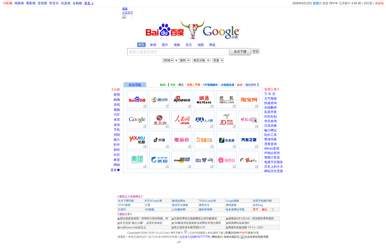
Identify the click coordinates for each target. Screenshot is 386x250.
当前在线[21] (231, 236)
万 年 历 (269, 94)
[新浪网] (182, 99)
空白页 (368, 3)
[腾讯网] (159, 99)
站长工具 (270, 135)
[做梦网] (204, 160)
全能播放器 (227, 84)
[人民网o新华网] (182, 120)
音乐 (189, 45)
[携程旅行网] (159, 160)
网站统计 (217, 236)
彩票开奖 (270, 112)
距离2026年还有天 (242, 232)
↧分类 (115, 89)
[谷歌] (137, 120)
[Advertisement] (193, 71)
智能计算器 (272, 157)
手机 (117, 129)
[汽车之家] (249, 140)
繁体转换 (270, 139)
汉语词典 (270, 125)
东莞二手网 (193, 84)
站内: (163, 84)
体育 (117, 119)
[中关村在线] (226, 140)
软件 (117, 144)
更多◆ (115, 170)
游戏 (117, 104)
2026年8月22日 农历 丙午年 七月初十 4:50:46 (326, 3)
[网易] (204, 99)
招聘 (117, 135)
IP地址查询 (272, 153)
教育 (117, 160)
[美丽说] (226, 160)
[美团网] (137, 160)
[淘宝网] (249, 99)
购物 (117, 99)
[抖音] (159, 140)
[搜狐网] (226, 99)
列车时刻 (270, 116)
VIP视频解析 (210, 84)
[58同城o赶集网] (204, 140)
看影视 (31, 3)
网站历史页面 (273, 171)
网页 (141, 45)
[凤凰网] (159, 120)
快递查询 (270, 103)
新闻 (153, 45)
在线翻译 (270, 107)
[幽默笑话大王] (249, 160)
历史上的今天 (273, 166)
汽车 (117, 114)
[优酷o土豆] (137, 140)
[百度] (137, 99)
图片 (165, 45)
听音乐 (54, 3)
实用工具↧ (271, 89)
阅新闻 (19, 3)
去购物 (77, 3)
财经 (117, 150)
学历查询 (270, 121)
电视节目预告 (273, 162)
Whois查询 (271, 148)
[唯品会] (182, 140)
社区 (117, 154)
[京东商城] (226, 120)
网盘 (212, 45)
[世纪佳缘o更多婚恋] (249, 120)
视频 (177, 45)
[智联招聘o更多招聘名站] (182, 160)
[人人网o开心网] (204, 120)
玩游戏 (65, 3)
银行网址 (270, 130)
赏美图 (42, 3)
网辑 (117, 165)
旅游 (117, 124)
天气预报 (270, 98)
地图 (200, 45)
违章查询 (270, 144)
